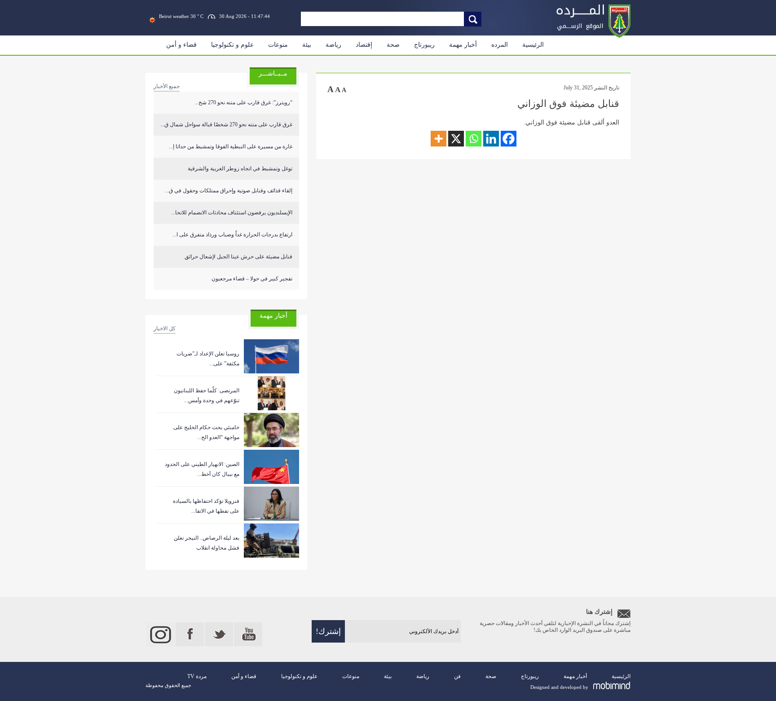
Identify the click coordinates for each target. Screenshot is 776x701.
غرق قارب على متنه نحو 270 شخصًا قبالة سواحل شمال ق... (226, 124)
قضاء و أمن (181, 44)
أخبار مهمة (463, 44)
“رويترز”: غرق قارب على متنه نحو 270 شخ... (243, 102)
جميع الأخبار (167, 86)
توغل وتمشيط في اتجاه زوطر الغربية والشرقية (240, 168)
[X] (456, 138)
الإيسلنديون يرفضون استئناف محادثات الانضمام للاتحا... (231, 212)
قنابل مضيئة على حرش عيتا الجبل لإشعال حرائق (238, 256)
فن (457, 676)
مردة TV (197, 676)
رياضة (333, 44)
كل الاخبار (165, 328)
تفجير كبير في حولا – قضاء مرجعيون (252, 278)
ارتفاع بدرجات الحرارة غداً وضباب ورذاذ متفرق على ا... (232, 234)
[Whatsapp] (473, 138)
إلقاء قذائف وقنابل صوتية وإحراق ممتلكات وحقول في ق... (228, 190)
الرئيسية (533, 44)
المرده (499, 44)
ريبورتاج (424, 44)
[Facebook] (508, 138)
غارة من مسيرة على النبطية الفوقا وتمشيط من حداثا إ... (230, 146)
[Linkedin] (491, 138)
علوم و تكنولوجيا (232, 44)
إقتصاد (364, 44)
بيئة (306, 44)
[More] (438, 138)
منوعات (278, 44)
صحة (393, 44)
